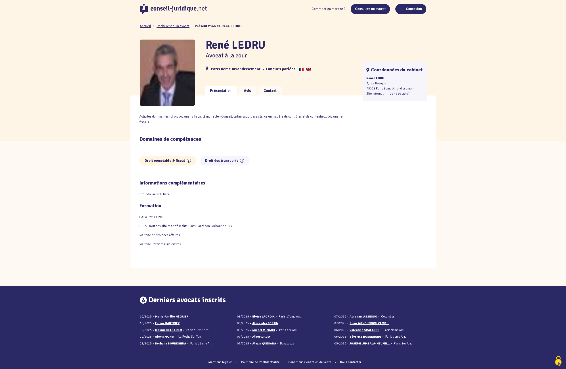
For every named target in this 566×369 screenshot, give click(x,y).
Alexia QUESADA (264, 343)
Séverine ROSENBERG (365, 337)
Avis (247, 90)
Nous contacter (350, 362)
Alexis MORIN (164, 337)
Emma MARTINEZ (167, 323)
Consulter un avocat (370, 9)
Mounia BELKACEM (168, 330)
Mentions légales (220, 362)
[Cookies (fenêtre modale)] (558, 361)
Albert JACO (261, 337)
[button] (189, 161)
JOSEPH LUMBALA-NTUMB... (370, 343)
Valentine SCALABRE (364, 330)
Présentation (220, 90)
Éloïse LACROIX (263, 316)
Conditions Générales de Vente (309, 362)
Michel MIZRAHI (263, 330)
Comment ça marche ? (328, 9)
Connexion (413, 9)
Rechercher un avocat (173, 26)
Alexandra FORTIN (265, 323)
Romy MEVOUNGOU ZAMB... (369, 323)
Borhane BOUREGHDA (170, 343)
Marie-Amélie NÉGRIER (171, 316)
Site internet (375, 93)
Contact (270, 90)
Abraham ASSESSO (363, 316)
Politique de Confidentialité (260, 362)
